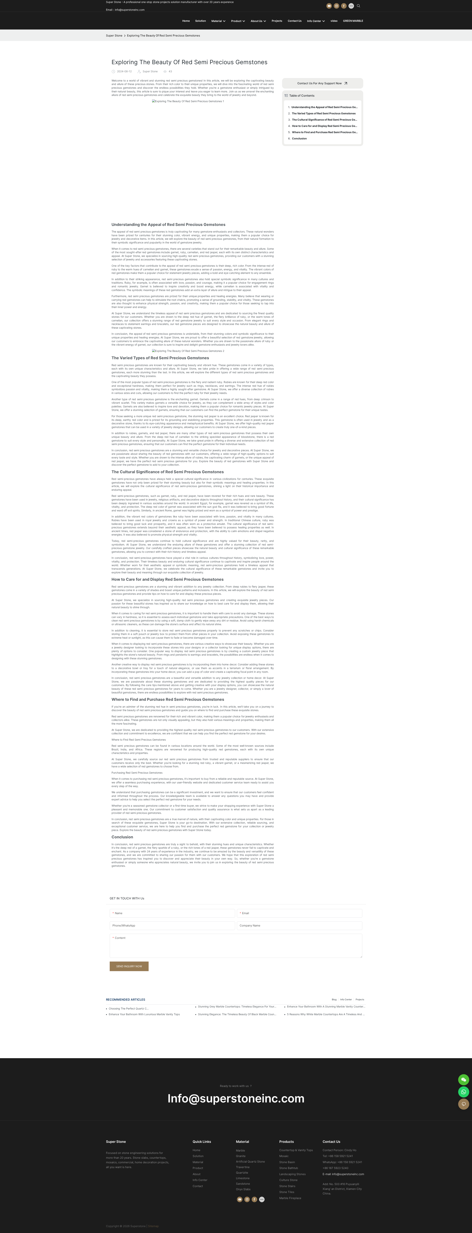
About (196, 1174)
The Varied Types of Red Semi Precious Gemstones (324, 113)
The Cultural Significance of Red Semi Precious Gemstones (325, 119)
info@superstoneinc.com (348, 1174)
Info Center (346, 999)
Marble (240, 1150)
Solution (198, 1156)
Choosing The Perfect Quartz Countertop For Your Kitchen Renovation (129, 1008)
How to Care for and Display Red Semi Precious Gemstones (325, 125)
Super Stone (114, 35)
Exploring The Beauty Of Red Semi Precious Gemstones (163, 35)
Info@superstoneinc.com (236, 1098)
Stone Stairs (287, 1186)
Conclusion (299, 138)
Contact (198, 1186)
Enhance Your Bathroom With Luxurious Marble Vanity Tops (144, 1014)
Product (198, 1168)
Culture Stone (288, 1180)
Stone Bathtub (288, 1168)
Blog (334, 999)
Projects (360, 999)
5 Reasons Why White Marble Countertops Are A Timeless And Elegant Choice (326, 1014)
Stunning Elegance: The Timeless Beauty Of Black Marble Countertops (237, 1014)
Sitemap (153, 1226)
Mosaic (284, 1156)
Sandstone (243, 1183)
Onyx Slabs (243, 1189)
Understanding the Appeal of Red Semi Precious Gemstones (324, 107)
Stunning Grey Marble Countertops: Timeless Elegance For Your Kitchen (237, 1006)
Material (198, 1162)
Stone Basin (287, 1162)
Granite (241, 1156)
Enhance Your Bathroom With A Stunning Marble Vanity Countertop (326, 1006)
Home (196, 1150)
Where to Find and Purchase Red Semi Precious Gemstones (325, 132)
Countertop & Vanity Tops (296, 1150)
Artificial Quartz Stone (250, 1161)
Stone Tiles (286, 1192)
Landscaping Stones (292, 1174)
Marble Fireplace (290, 1198)
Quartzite (242, 1172)
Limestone (243, 1178)
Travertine (243, 1167)
